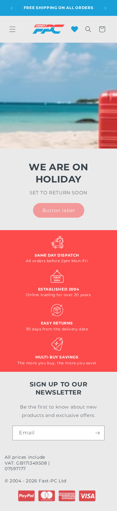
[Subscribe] (97, 433)
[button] (12, 29)
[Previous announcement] (11, 8)
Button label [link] (58, 210)
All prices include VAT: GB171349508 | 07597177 (27, 462)
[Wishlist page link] (74, 29)
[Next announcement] (105, 8)
